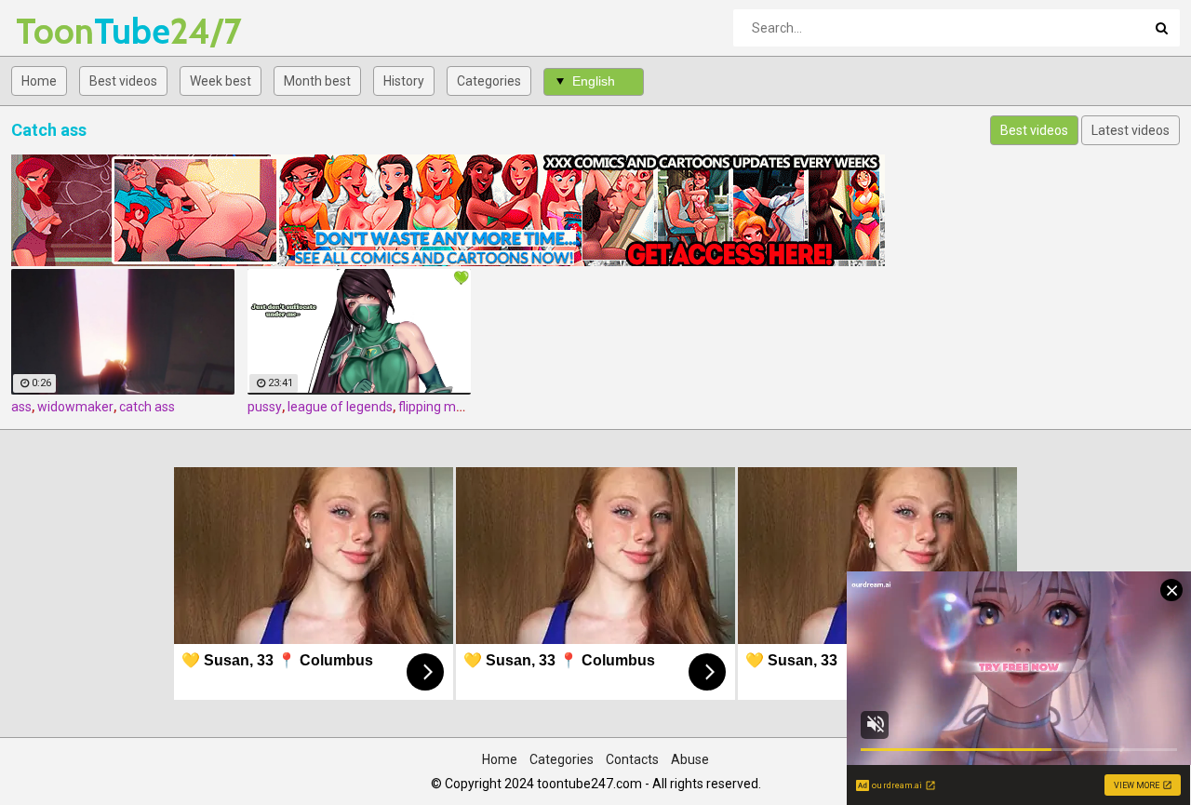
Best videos (123, 81)
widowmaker (75, 406)
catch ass (147, 406)
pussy (265, 406)
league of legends (340, 406)
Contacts (632, 759)
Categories (489, 81)
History (403, 81)
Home (39, 81)
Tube (65, 31)
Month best (317, 81)
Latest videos (1130, 130)
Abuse (690, 759)
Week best (220, 81)
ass (21, 406)
